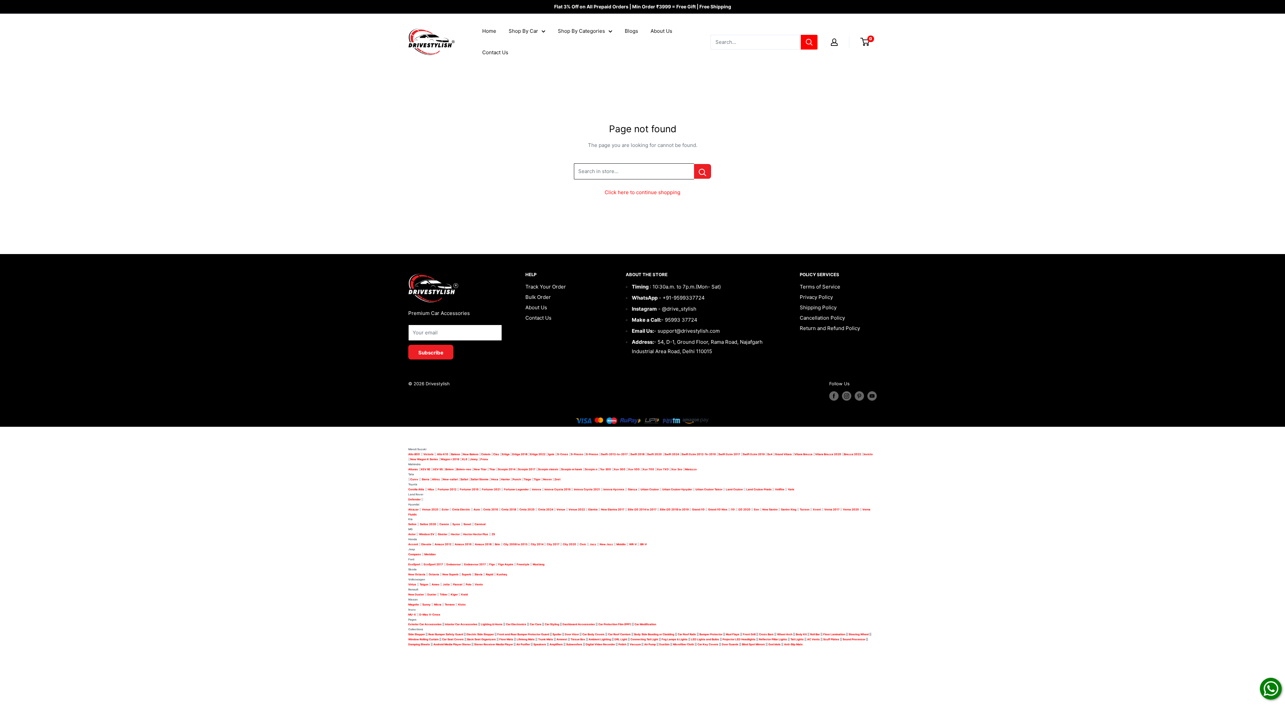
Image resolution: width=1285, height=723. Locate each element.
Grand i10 (698, 509)
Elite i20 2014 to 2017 (642, 509)
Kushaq (502, 574)
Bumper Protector (710, 634)
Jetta (446, 584)
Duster (431, 594)
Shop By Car (523, 31)
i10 (733, 509)
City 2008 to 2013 (515, 544)
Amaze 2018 (483, 544)
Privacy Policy (816, 297)
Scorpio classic (548, 469)
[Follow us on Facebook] (834, 396)
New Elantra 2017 (612, 509)
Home (489, 31)
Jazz (593, 544)
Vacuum (635, 644)
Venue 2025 (430, 509)
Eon (756, 509)
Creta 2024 (545, 509)
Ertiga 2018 (519, 454)
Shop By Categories (581, 31)
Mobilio (621, 544)
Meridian (430, 554)
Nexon (547, 479)
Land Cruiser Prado (759, 489)
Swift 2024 (672, 454)
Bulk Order (538, 297)
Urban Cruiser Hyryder (677, 489)
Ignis (551, 454)
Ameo (435, 584)
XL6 (464, 459)
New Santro (770, 509)
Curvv (414, 479)
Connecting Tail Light (644, 639)
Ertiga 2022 (537, 454)
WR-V (633, 544)
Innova (536, 489)
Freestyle (523, 564)
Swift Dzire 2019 (754, 454)
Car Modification (645, 624)
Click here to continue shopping (642, 192)
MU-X (412, 614)
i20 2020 (744, 509)
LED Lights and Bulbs (705, 639)
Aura (477, 509)
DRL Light (620, 639)
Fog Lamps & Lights (675, 639)
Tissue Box (578, 639)
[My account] (834, 42)
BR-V (643, 544)
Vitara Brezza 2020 (828, 454)
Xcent (817, 509)
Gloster (442, 534)
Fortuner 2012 (447, 489)
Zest (557, 479)
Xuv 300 (619, 469)
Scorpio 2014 (506, 469)
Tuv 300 (605, 469)
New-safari (450, 479)
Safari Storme (480, 479)
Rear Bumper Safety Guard (445, 634)
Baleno (455, 454)
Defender (414, 499)
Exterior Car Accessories (425, 624)
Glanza (632, 489)
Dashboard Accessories (579, 624)
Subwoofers (574, 644)
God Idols (774, 644)
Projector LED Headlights (739, 639)
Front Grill (749, 634)
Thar (492, 469)
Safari (464, 479)
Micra (437, 604)
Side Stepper (416, 634)
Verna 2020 (851, 509)
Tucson (804, 509)
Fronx (484, 459)
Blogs (631, 31)
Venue (560, 509)
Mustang (538, 564)
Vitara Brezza (803, 454)
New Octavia (416, 574)
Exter (445, 509)
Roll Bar (815, 634)
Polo (469, 584)
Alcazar (413, 509)
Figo (492, 564)
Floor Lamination (834, 634)
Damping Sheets (419, 644)
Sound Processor (854, 639)
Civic (583, 544)
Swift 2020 (654, 454)
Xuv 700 (648, 469)
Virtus (412, 584)
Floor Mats (506, 639)
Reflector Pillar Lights (773, 639)
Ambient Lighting (600, 639)
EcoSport (414, 564)
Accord (413, 544)
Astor (412, 534)
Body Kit (801, 634)
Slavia (479, 574)
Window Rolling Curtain (423, 639)
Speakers (539, 644)
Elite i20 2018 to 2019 (674, 509)
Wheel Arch (784, 634)
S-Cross (562, 454)
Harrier (505, 479)
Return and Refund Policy (830, 328)
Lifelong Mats (526, 639)
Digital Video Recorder (600, 644)
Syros (456, 524)
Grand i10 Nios (717, 509)
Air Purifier (523, 644)
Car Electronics (516, 624)
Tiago (527, 479)
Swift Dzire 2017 (729, 454)
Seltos (412, 524)
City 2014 (537, 544)
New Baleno (471, 454)
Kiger (454, 594)
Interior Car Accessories (461, 624)
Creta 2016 (490, 509)
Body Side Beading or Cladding (654, 634)
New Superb (450, 574)
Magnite (413, 604)
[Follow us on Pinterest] (859, 396)
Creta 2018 (508, 509)
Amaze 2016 (463, 544)
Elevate (426, 544)
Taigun (424, 584)
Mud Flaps (733, 634)
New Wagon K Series (424, 459)
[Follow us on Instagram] (846, 396)
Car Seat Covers (453, 639)
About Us (661, 31)
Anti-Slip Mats (793, 644)
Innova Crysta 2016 (557, 489)
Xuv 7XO (663, 469)
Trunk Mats (545, 639)
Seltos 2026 (428, 524)
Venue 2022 (577, 509)
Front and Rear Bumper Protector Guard (523, 634)
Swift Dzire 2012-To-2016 (699, 454)
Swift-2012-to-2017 (614, 454)
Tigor (537, 479)
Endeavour (453, 564)
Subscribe (430, 352)
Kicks (462, 604)
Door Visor (572, 634)
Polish (622, 644)
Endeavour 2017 (475, 564)
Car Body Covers (593, 634)
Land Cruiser (734, 489)
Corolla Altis (416, 489)
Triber (443, 594)
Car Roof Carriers (619, 634)
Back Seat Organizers (481, 639)
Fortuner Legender (516, 489)
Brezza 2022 (852, 454)
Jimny (474, 459)
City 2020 (569, 544)
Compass (414, 554)
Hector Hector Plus (475, 534)
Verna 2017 (832, 509)
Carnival (480, 524)
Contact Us (495, 52)
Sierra (425, 479)
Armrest (561, 639)
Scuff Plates (831, 639)
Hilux (431, 489)
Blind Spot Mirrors (753, 644)
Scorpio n (591, 469)
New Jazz (606, 544)
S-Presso (577, 454)
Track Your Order (545, 287)
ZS (493, 534)
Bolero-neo (463, 469)
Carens (444, 524)
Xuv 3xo (676, 469)
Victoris (428, 454)
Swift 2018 (637, 454)
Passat (457, 584)
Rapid (489, 574)
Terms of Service (820, 287)
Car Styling (552, 624)
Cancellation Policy (822, 318)
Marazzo (691, 469)
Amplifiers (556, 644)
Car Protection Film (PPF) (614, 624)
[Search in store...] (702, 171)
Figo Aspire (505, 564)
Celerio (486, 454)
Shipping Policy (818, 307)
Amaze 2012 (443, 544)
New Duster (416, 594)
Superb (466, 574)
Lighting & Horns (492, 624)
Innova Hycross (613, 489)
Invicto (868, 454)
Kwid (464, 594)
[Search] (809, 42)
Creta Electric (461, 509)
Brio (497, 544)
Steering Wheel (859, 634)
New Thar (480, 469)
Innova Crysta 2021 (587, 489)
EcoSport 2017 (433, 564)
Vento (479, 584)
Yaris (791, 489)
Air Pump (650, 644)
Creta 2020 (527, 509)
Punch (517, 479)
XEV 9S (438, 469)
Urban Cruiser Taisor (708, 489)
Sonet (467, 524)
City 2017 (553, 544)
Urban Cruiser (649, 489)
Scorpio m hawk (571, 469)
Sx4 (769, 454)
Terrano (450, 604)
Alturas (413, 469)
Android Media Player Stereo (452, 644)
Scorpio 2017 (526, 469)
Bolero (449, 469)
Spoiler (557, 634)
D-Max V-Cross (429, 614)
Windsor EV (426, 534)
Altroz (436, 479)
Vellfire (779, 489)
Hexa (494, 479)
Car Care (535, 624)
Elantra (593, 509)
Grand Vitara (783, 454)
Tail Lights (797, 639)
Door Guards (730, 644)
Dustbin (664, 644)
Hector (455, 534)
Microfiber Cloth (683, 644)
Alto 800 (414, 454)
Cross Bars (766, 634)
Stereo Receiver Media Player (493, 644)
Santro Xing (788, 509)
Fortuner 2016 (469, 489)
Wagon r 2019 (450, 459)
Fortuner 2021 (491, 489)
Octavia (434, 574)
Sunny (426, 604)
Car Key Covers (707, 644)
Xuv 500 (634, 469)
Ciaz (496, 454)
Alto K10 (442, 454)
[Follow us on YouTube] (872, 396)
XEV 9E (425, 469)
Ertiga (506, 454)
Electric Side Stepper (480, 634)
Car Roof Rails (687, 634)
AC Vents (813, 639)
